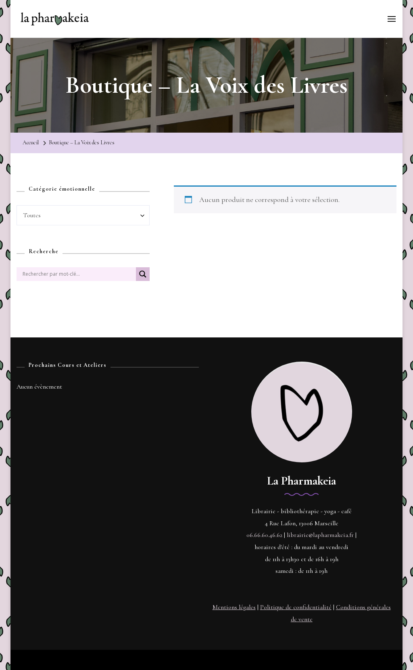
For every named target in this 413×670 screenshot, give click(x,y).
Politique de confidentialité (296, 607)
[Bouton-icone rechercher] (143, 277)
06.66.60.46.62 (264, 535)
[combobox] (83, 215)
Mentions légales (234, 607)
